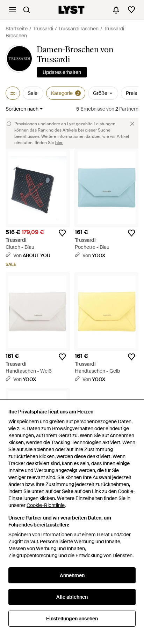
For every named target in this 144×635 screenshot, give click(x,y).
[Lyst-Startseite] (71, 10)
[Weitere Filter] (13, 93)
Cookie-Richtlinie (46, 505)
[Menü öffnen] (12, 10)
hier (59, 142)
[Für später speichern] (62, 233)
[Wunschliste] (131, 10)
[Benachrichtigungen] (116, 10)
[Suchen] (26, 10)
